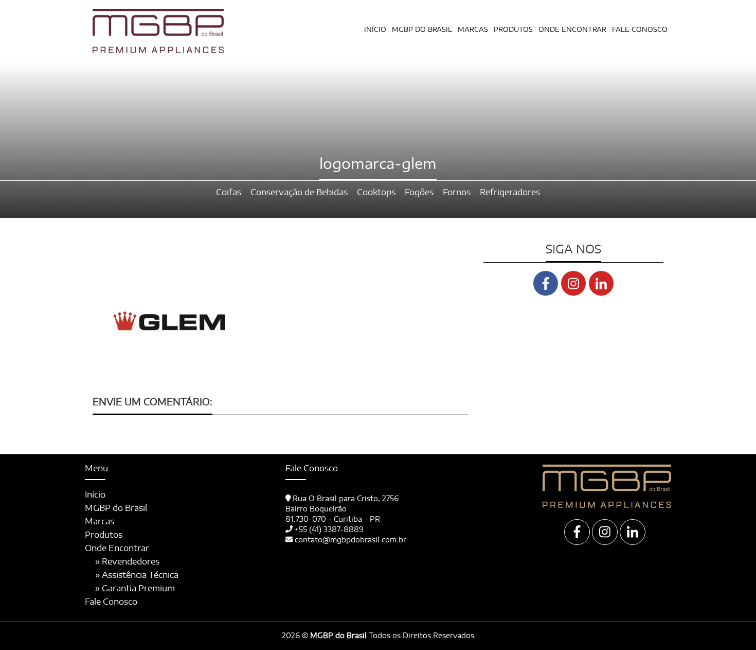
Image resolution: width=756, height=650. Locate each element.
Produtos (103, 535)
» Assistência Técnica (136, 575)
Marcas (473, 30)
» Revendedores (127, 562)
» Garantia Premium (135, 589)
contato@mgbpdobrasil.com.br (350, 540)
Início (375, 30)
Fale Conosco (640, 30)
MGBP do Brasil (422, 30)
